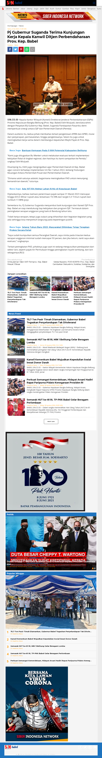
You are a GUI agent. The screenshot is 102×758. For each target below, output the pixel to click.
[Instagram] (89, 748)
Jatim (42, 9)
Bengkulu (91, 9)
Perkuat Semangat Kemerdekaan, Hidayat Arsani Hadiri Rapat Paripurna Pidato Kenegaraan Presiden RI (60, 381)
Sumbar (65, 9)
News (16, 45)
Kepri (77, 9)
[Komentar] (32, 49)
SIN (21, 754)
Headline (30, 325)
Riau (72, 9)
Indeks (52, 754)
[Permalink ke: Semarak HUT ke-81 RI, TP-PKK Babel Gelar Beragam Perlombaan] (16, 407)
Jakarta (9, 9)
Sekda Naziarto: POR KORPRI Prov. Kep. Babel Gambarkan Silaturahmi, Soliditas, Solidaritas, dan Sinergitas (74, 263)
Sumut (58, 9)
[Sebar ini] (9, 49)
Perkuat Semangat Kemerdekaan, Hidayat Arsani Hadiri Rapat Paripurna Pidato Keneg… (51, 661)
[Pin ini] (21, 49)
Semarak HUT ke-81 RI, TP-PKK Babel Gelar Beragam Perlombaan (40, 653)
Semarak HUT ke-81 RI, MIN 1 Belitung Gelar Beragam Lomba (40, 295)
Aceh (52, 9)
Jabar (22, 9)
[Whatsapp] (26, 49)
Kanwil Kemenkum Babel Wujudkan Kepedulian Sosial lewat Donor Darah (44, 639)
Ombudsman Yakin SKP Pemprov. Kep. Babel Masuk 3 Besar (27, 262)
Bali (47, 9)
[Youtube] (94, 748)
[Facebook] (80, 748)
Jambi (83, 9)
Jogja (36, 9)
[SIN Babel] (15, 3)
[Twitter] (84, 748)
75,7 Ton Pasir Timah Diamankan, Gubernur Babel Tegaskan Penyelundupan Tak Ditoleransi (17, 297)
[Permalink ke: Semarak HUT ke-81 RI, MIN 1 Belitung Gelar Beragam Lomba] (40, 284)
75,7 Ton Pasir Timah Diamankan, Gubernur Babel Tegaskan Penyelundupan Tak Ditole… (51, 631)
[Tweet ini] (15, 49)
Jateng (29, 9)
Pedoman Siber (40, 754)
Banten (16, 9)
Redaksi (28, 754)
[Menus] (94, 3)
